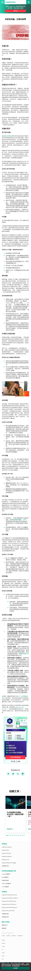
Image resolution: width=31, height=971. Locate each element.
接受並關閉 (15, 968)
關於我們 (3, 943)
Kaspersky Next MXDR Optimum (9, 907)
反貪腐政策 (8, 935)
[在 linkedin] (18, 774)
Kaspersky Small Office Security (9, 895)
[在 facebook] (8, 774)
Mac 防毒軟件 (5, 877)
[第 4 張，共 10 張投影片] (13, 835)
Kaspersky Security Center (8, 910)
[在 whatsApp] (23, 774)
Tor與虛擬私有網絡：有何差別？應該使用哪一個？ (15, 814)
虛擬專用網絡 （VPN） (20, 520)
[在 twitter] (13, 774)
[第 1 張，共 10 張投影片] (7, 835)
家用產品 (4, 844)
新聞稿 (3, 955)
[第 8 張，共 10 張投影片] (20, 835)
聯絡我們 (3, 940)
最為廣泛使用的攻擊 (7, 136)
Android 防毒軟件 (6, 874)
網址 (2, 949)
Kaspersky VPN (5, 859)
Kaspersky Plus (5, 850)
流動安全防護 (5, 880)
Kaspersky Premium (6, 853)
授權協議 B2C (14, 935)
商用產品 (4, 891)
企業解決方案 (5, 913)
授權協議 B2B (20, 935)
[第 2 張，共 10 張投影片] (9, 835)
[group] (15, 814)
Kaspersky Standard (7, 847)
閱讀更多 (9, 829)
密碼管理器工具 (24, 653)
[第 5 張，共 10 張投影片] (14, 835)
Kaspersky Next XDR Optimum (9, 904)
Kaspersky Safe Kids (7, 856)
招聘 (2, 959)
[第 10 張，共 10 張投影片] (24, 835)
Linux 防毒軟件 (5, 886)
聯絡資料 (4, 928)
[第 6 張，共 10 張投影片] (16, 835)
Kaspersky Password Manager (9, 862)
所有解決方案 (5, 866)
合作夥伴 (3, 946)
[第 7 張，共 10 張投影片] (18, 835)
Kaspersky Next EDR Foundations (10, 898)
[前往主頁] (10, 2)
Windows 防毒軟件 (6, 883)
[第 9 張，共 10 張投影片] (22, 835)
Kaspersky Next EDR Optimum (9, 901)
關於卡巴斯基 (6, 922)
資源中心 (3, 952)
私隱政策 (3, 935)
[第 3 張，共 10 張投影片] (11, 835)
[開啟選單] (2, 2)
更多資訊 (17, 966)
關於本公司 (4, 925)
